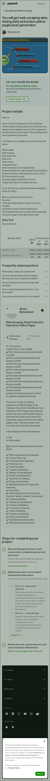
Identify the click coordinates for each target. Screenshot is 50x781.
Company (8, 698)
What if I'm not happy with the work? (25, 651)
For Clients (8, 670)
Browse (41, 4)
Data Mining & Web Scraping (23, 86)
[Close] (44, 741)
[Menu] (3, 3)
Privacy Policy (14, 768)
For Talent (8, 679)
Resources (8, 689)
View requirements (17, 566)
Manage (40, 774)
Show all (15, 635)
